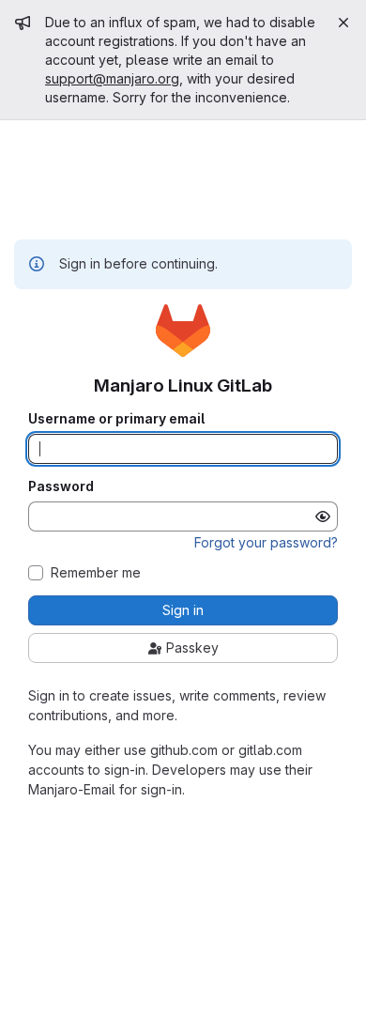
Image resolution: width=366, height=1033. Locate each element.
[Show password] (323, 516)
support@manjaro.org (112, 78)
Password (61, 486)
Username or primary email (116, 418)
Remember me (96, 572)
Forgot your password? (266, 542)
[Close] (343, 22)
